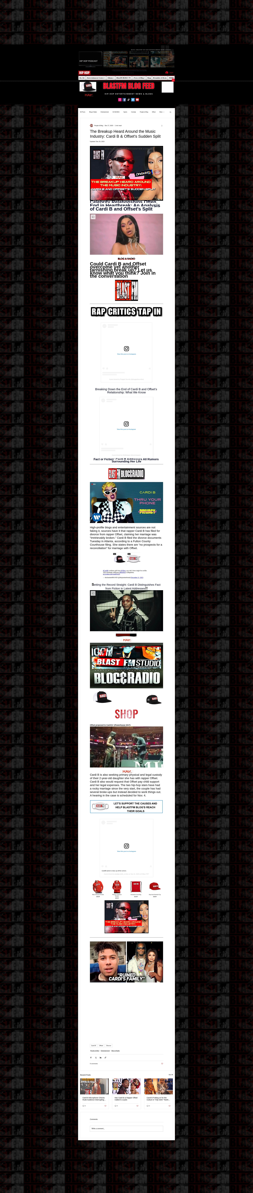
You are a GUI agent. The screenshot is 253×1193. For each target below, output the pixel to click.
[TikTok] (128, 99)
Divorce (108, 1025)
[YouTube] (137, 99)
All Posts (82, 112)
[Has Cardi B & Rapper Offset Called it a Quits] (126, 1066)
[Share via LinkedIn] (100, 1038)
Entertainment (105, 112)
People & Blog (144, 112)
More (161, 112)
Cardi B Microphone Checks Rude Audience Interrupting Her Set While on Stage (94, 1079)
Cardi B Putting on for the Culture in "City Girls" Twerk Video (157, 1079)
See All (171, 1055)
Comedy (133, 112)
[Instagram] (120, 99)
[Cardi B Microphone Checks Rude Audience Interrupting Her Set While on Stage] (94, 1066)
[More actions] (162, 125)
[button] (173, 80)
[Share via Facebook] (91, 1038)
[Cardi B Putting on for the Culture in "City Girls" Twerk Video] (158, 1066)
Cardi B (93, 1025)
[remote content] (126, 352)
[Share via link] (105, 1038)
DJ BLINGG (116, 112)
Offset (154, 112)
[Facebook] (124, 99)
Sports (125, 112)
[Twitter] (133, 99)
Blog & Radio (93, 112)
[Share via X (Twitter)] (96, 1038)
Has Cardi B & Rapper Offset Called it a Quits (126, 1079)
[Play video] (126, 502)
